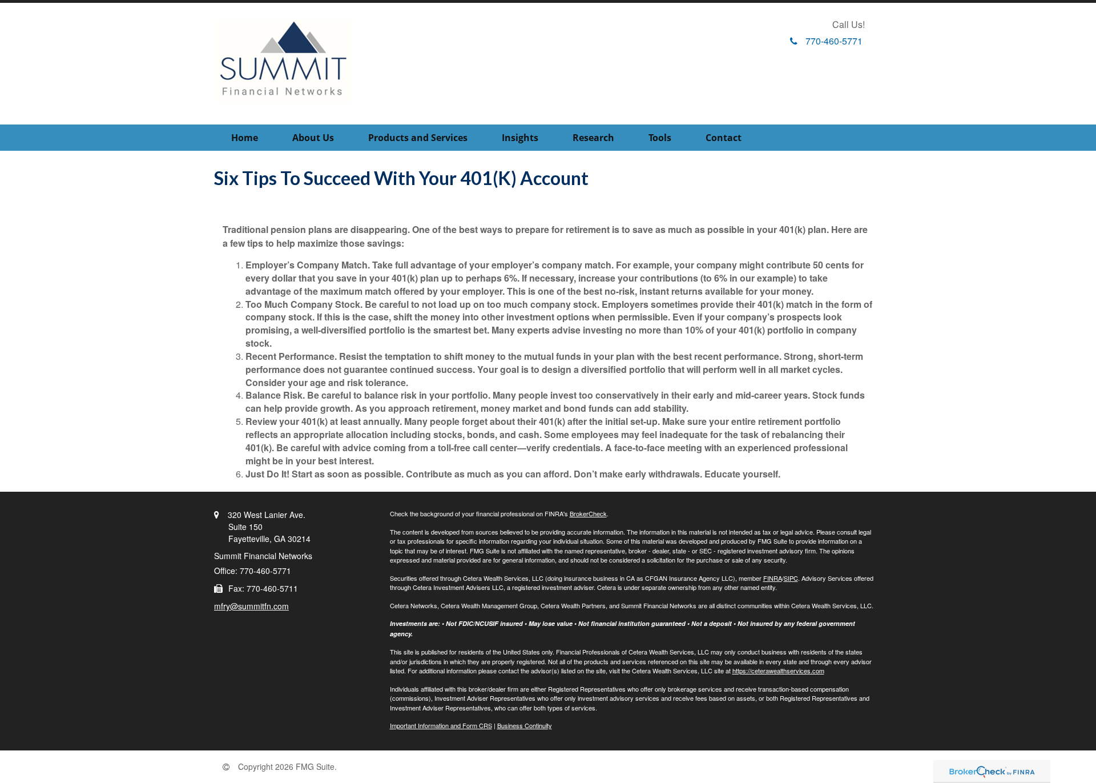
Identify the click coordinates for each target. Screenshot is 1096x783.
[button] (313, 138)
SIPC (791, 578)
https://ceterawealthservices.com (778, 670)
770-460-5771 (834, 40)
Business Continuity (524, 725)
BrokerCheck (588, 513)
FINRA (772, 578)
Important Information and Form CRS (441, 725)
